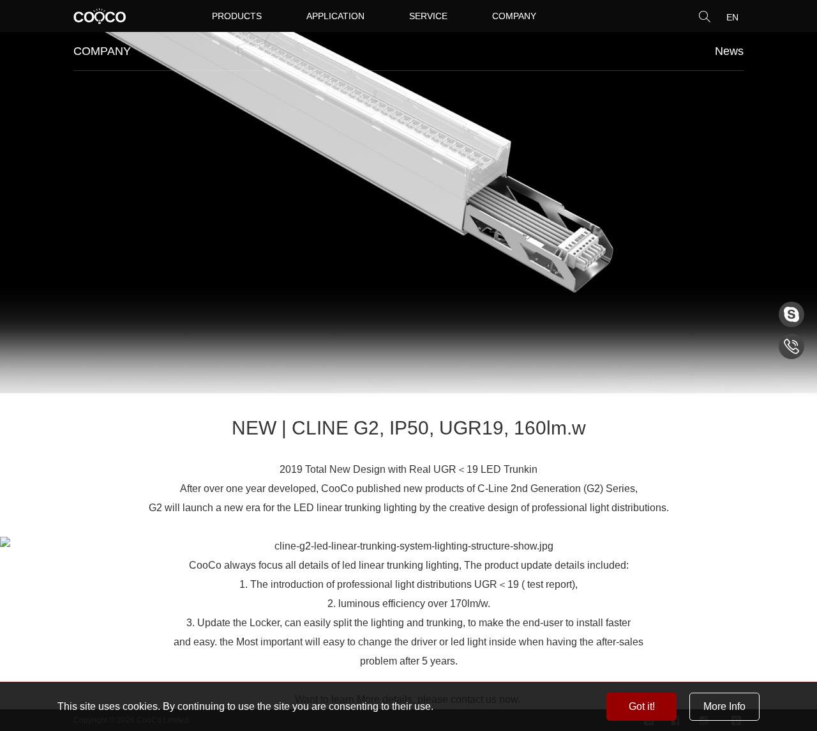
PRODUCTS (237, 16)
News (729, 51)
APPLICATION (335, 16)
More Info (724, 706)
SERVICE (428, 16)
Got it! (642, 706)
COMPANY (514, 16)
